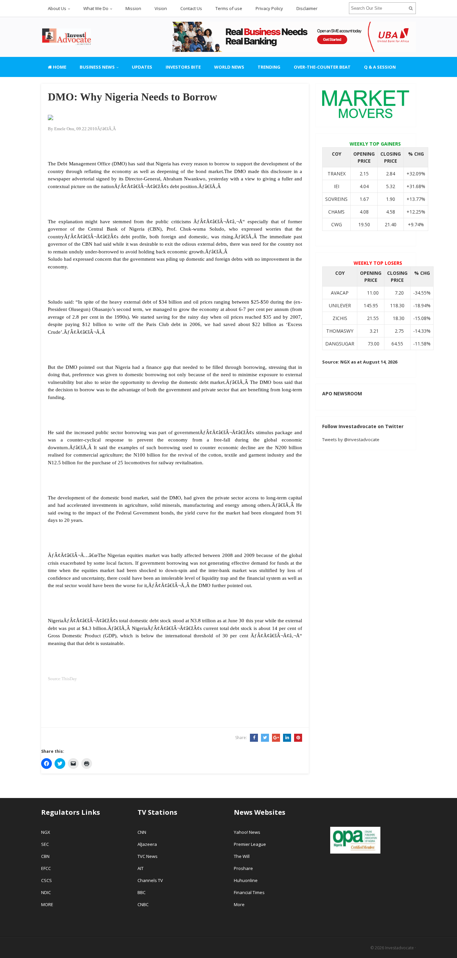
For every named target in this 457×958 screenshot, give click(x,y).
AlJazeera (147, 844)
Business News (97, 67)
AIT (141, 868)
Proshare (243, 868)
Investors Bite (183, 67)
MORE (47, 904)
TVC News (148, 856)
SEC (45, 844)
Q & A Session (380, 67)
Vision (161, 8)
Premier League (250, 844)
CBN (45, 856)
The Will (242, 856)
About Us (57, 8)
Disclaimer (306, 8)
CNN (142, 832)
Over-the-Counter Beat (322, 67)
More (239, 904)
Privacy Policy (269, 8)
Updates (142, 67)
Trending (269, 67)
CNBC (143, 904)
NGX (45, 832)
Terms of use (228, 8)
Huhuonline (246, 880)
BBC (142, 892)
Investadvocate (399, 948)
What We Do (95, 8)
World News (229, 67)
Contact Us (191, 8)
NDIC (46, 892)
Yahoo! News (247, 832)
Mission (133, 8)
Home (59, 67)
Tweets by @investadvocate (350, 439)
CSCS (46, 880)
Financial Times (250, 892)
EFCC (46, 868)
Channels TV (150, 880)
